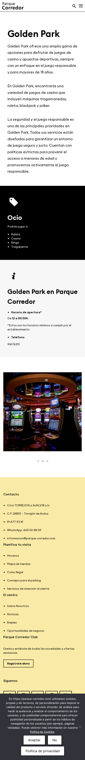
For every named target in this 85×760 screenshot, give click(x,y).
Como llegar (15, 572)
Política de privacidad (43, 751)
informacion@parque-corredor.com (31, 538)
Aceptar (34, 740)
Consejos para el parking (24, 580)
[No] (80, 727)
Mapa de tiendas (19, 564)
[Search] (72, 6)
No (54, 740)
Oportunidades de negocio (25, 631)
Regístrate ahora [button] (18, 663)
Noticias (13, 614)
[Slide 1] (38, 461)
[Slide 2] (43, 461)
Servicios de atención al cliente (28, 588)
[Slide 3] (47, 461)
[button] (77, 6)
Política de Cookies (42, 731)
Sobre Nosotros (18, 606)
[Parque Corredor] (13, 5)
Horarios (13, 555)
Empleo (12, 622)
